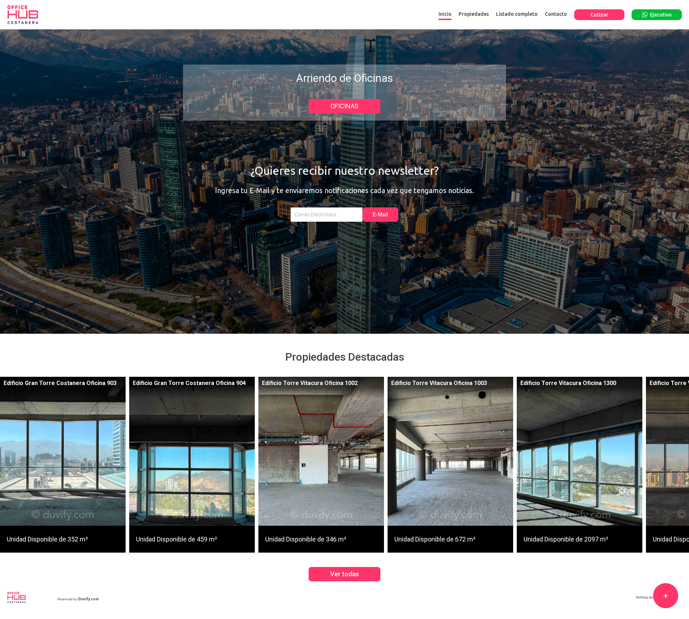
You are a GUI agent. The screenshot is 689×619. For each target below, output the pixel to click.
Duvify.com (88, 599)
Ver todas (344, 574)
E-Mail (380, 214)
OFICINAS (344, 106)
